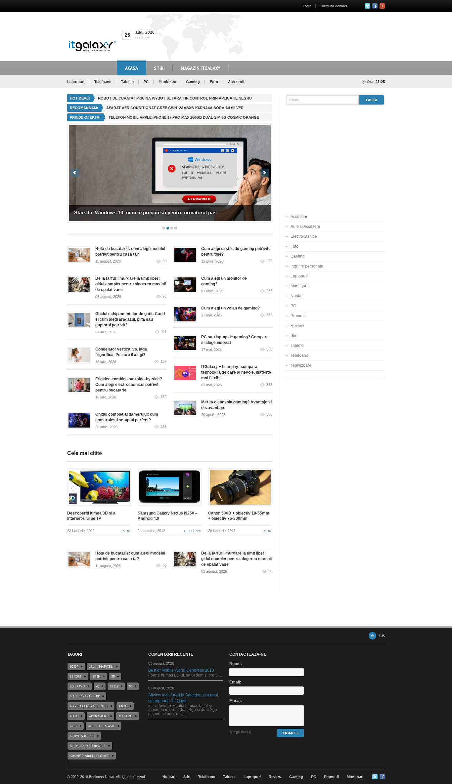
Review (297, 325)
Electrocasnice (304, 236)
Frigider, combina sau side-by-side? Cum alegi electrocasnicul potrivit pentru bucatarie (128, 384)
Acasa (131, 68)
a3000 (74, 716)
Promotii (298, 315)
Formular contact (333, 6)
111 (163, 332)
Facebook (375, 6)
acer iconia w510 (101, 726)
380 (269, 414)
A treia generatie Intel (89, 706)
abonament (98, 716)
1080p (74, 666)
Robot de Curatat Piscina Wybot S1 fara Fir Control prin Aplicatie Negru (175, 98)
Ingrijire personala (307, 266)
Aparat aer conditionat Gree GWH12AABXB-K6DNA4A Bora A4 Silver (175, 108)
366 (269, 315)
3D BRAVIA (77, 686)
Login (307, 6)
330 (269, 349)
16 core (76, 676)
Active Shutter (82, 736)
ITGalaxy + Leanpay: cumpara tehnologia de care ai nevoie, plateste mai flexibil (236, 372)
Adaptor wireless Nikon (90, 756)
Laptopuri (75, 82)
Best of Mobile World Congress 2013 (181, 670)
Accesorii (236, 82)
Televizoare (301, 365)
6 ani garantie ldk (85, 696)
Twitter (367, 6)
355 (269, 385)
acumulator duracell (88, 746)
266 (269, 261)
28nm (96, 676)
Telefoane (102, 82)
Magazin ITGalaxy (200, 68)
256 (163, 427)
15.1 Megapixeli (101, 666)
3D (113, 676)
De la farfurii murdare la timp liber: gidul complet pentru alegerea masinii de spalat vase (130, 284)
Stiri (159, 68)
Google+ (382, 6)
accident (125, 716)
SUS (382, 635)
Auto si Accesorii (305, 226)
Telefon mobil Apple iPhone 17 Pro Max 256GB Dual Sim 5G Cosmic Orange (184, 117)
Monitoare (167, 82)
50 (164, 261)
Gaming (193, 82)
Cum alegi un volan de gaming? (235, 308)
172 (163, 397)
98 (164, 296)
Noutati (297, 296)
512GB (114, 686)
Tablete (127, 82)
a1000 (123, 706)
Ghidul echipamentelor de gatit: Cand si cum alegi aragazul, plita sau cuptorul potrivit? (130, 319)
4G (97, 686)
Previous (75, 173)
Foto (214, 82)
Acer (73, 726)
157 (163, 361)
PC (146, 82)
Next (264, 173)
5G (130, 686)
